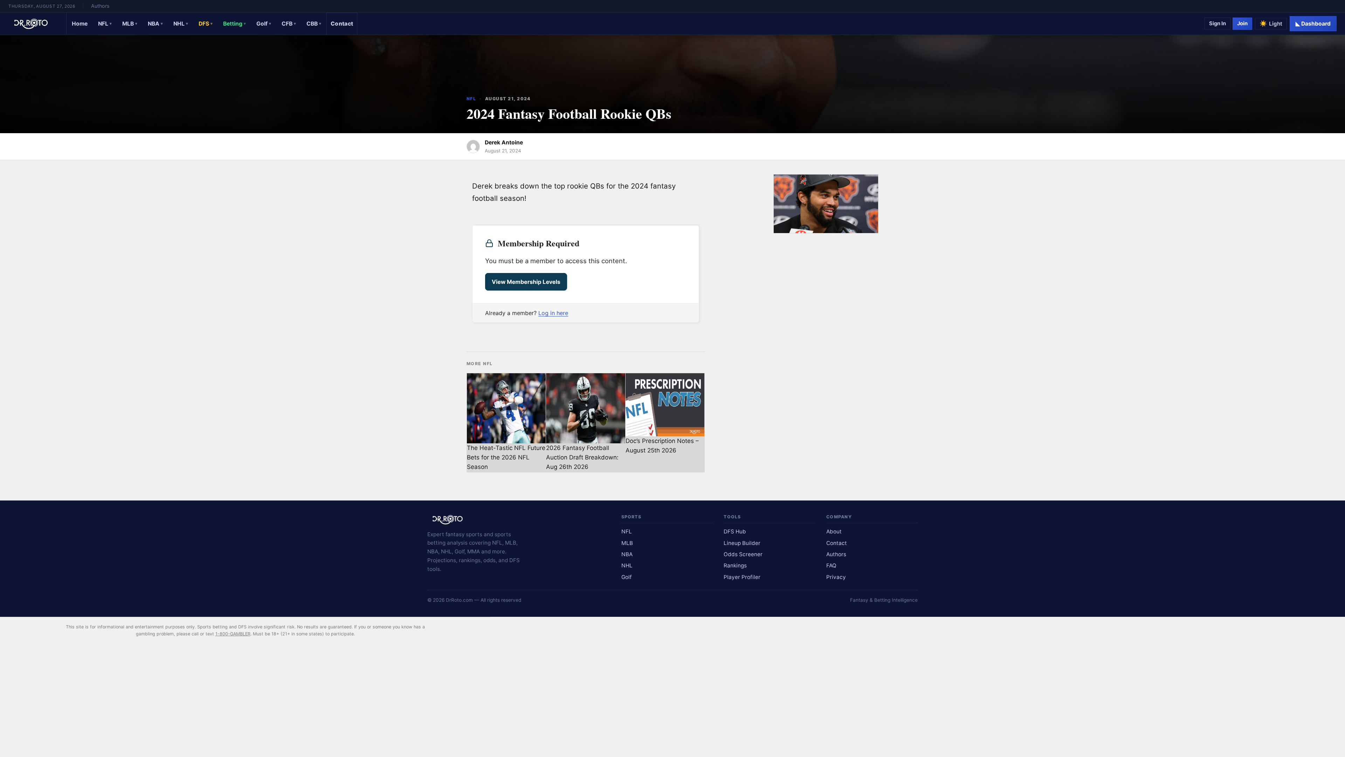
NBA (155, 23)
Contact (342, 23)
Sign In (1217, 23)
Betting (234, 23)
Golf (263, 23)
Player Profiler (742, 577)
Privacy (836, 577)
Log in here (553, 312)
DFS (206, 23)
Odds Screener (743, 554)
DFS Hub (735, 531)
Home (80, 23)
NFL (105, 23)
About (834, 531)
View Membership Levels (526, 281)
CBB (313, 23)
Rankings (735, 565)
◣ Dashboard (1313, 23)
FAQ (831, 565)
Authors (100, 6)
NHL (180, 23)
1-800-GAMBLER (232, 633)
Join (1242, 23)
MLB (129, 23)
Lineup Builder (742, 543)
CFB (289, 23)
